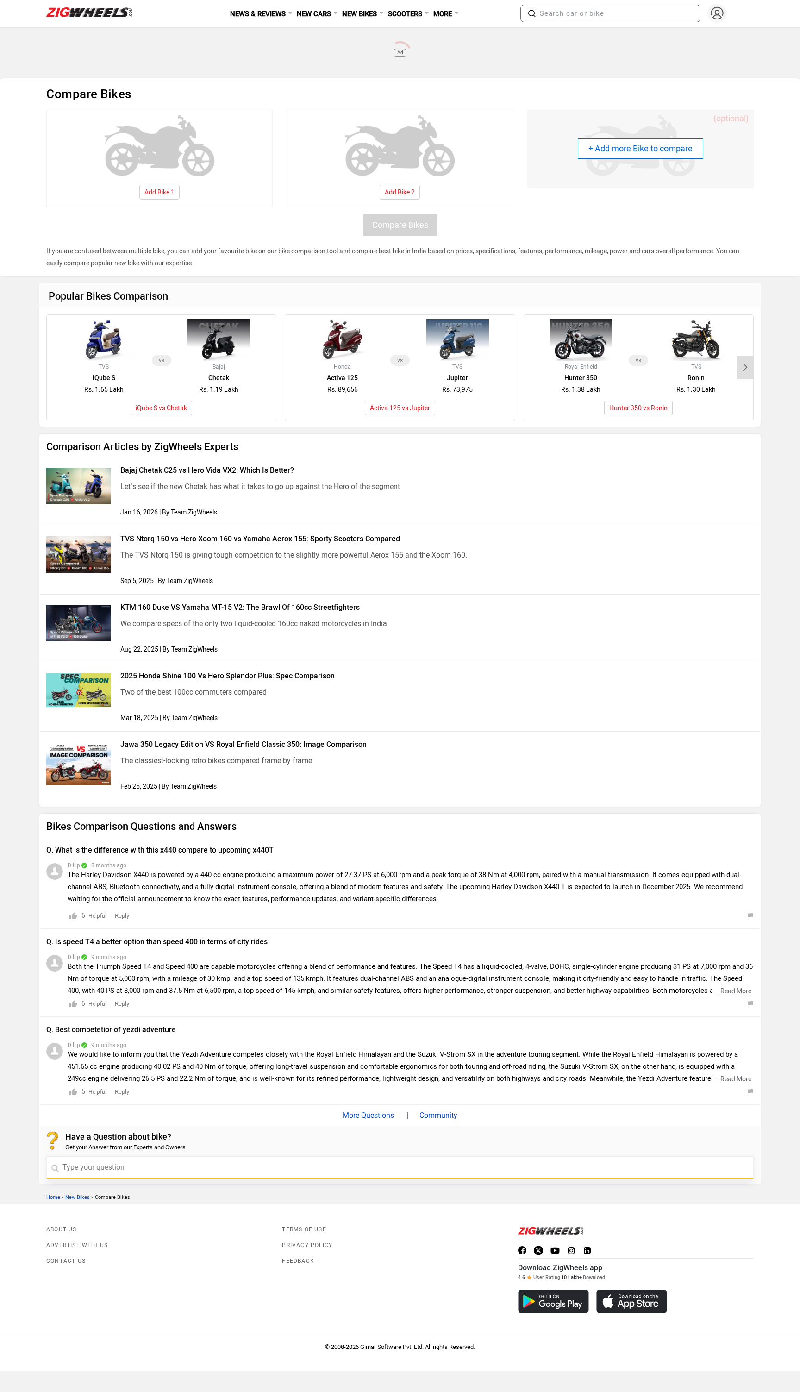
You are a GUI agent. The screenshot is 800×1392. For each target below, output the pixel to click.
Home (53, 1197)
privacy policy (307, 1245)
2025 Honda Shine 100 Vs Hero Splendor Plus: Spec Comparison (227, 675)
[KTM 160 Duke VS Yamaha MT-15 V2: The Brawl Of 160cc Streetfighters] (78, 623)
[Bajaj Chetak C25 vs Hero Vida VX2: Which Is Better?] (78, 486)
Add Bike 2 (400, 192)
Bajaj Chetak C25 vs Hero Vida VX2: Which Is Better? (207, 470)
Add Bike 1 (159, 192)
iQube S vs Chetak (161, 408)
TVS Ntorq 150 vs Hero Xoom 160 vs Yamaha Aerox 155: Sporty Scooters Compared (260, 538)
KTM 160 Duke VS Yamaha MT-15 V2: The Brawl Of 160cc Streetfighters (240, 607)
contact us (66, 1261)
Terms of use (304, 1229)
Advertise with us (77, 1245)
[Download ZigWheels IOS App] (631, 1301)
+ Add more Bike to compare (640, 149)
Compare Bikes (400, 225)
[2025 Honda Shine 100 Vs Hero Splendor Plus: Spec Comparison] (78, 690)
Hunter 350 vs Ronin (638, 408)
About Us (61, 1229)
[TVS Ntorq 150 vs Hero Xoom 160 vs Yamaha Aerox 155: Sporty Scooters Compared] (78, 554)
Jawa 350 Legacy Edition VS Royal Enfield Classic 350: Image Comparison (243, 744)
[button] (532, 13)
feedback (298, 1261)
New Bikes (77, 1197)
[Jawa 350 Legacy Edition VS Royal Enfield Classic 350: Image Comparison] (78, 763)
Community (437, 1115)
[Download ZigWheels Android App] (553, 1301)
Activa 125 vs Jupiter (400, 408)
